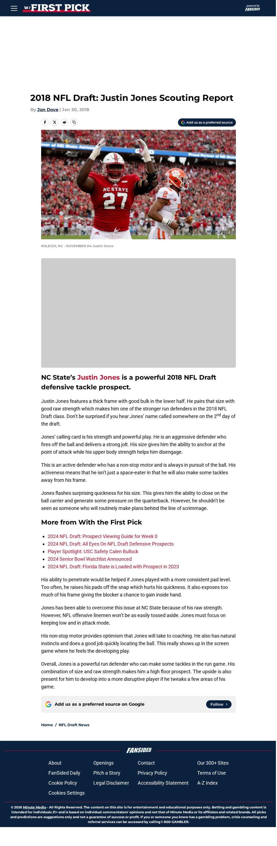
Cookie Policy (62, 783)
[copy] (74, 122)
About (54, 763)
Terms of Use (211, 773)
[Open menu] (14, 8)
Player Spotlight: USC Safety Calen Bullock (93, 551)
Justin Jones (98, 377)
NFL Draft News (74, 724)
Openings (103, 763)
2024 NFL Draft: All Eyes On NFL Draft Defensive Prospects (111, 544)
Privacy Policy (152, 773)
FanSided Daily (64, 773)
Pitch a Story (106, 773)
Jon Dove (47, 109)
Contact (146, 763)
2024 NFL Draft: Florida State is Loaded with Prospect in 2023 (113, 566)
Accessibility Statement (163, 783)
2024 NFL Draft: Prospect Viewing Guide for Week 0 (102, 536)
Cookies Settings (66, 793)
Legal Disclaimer (111, 783)
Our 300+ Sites (213, 763)
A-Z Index (207, 783)
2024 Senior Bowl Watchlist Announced (90, 559)
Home (47, 724)
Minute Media (34, 807)
